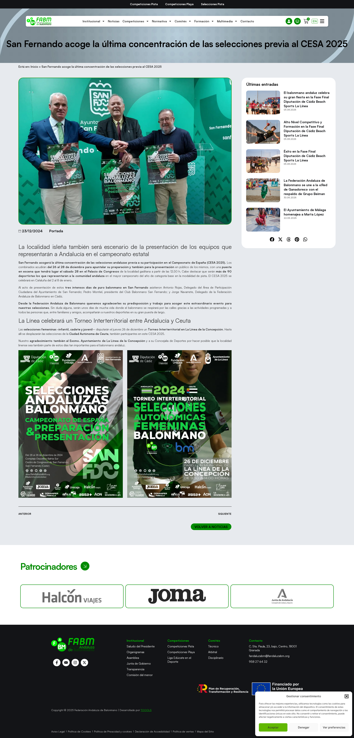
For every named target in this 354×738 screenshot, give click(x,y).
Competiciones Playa (179, 4)
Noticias (113, 21)
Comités (181, 21)
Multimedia (225, 21)
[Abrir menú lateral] (322, 21)
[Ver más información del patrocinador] (72, 596)
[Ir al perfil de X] (84, 662)
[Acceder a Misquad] (289, 21)
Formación (201, 21)
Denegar (303, 727)
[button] (346, 696)
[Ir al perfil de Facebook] (56, 662)
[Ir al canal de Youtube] (66, 662)
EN (315, 21)
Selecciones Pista (212, 4)
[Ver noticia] (263, 102)
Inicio (34, 66)
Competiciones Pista (144, 4)
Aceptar (273, 727)
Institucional (91, 21)
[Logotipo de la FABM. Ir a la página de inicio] (39, 21)
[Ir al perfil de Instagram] (75, 662)
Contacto (247, 21)
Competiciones (133, 21)
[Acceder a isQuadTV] (297, 21)
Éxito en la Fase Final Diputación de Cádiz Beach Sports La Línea (304, 155)
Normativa (159, 21)
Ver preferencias (334, 727)
